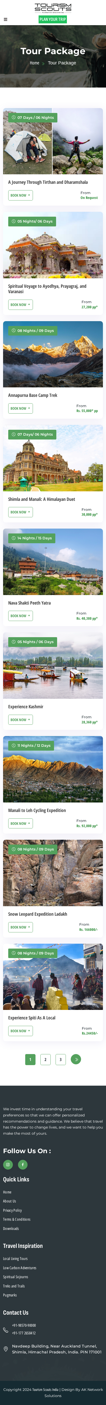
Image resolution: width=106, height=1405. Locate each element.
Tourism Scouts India (45, 1390)
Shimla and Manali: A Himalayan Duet (41, 499)
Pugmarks (10, 1295)
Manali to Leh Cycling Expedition (37, 810)
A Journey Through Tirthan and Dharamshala (48, 182)
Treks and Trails (14, 1286)
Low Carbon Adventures (19, 1268)
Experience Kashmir (25, 706)
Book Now (19, 195)
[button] (5, 19)
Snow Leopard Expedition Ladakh (37, 914)
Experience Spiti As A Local (31, 1018)
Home (34, 63)
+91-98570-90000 (24, 1325)
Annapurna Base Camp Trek (32, 395)
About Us (9, 1201)
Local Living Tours (15, 1258)
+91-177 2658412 (24, 1333)
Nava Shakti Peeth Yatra (29, 603)
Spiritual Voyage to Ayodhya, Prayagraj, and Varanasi (47, 289)
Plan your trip (53, 19)
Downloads (11, 1228)
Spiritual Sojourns (15, 1277)
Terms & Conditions (16, 1219)
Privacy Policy (12, 1210)
